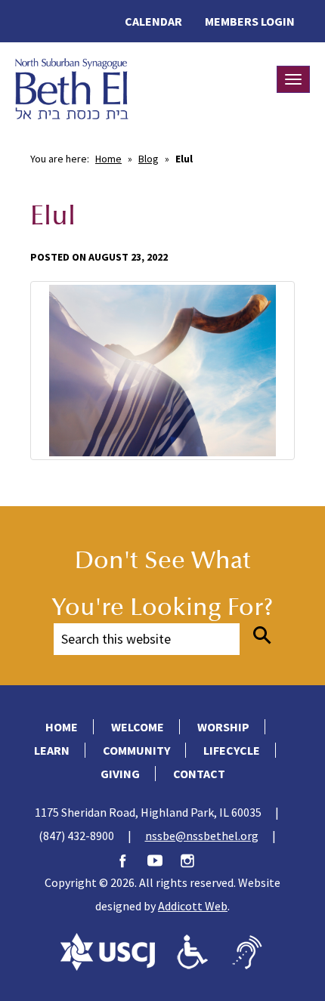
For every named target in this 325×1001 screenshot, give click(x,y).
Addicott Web (193, 905)
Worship (223, 726)
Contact (199, 773)
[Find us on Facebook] (130, 859)
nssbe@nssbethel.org (201, 835)
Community (136, 750)
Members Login (250, 21)
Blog (148, 158)
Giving (120, 773)
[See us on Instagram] (195, 859)
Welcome (137, 726)
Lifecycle (231, 750)
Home (108, 158)
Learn (52, 750)
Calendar (153, 21)
